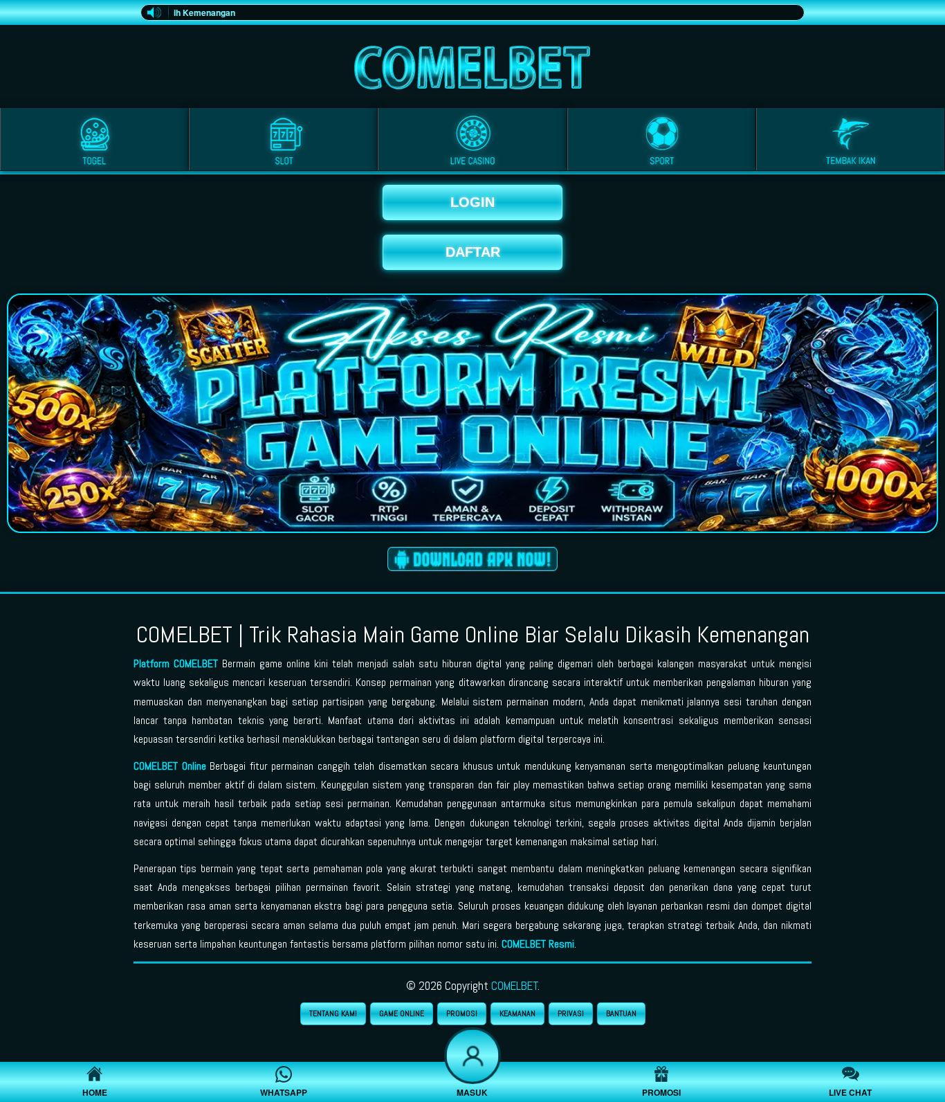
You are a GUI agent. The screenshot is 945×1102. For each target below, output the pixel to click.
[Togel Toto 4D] (94, 142)
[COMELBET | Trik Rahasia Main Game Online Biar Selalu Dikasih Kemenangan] (472, 64)
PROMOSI (461, 1013)
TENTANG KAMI (333, 1013)
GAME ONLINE (401, 1013)
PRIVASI (571, 1013)
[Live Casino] (472, 142)
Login (472, 202)
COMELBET (514, 985)
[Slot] (283, 142)
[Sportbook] (661, 142)
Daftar (473, 252)
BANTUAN (621, 1013)
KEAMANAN (517, 1013)
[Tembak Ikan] (850, 142)
